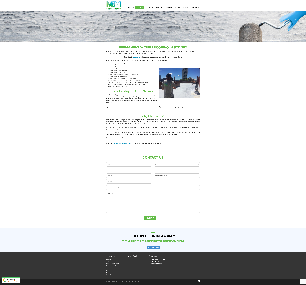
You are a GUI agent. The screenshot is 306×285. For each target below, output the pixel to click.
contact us (137, 57)
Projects (168, 8)
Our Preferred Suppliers (154, 8)
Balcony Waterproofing (112, 263)
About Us (130, 8)
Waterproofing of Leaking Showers (117, 76)
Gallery (177, 8)
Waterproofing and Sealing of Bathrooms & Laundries (122, 64)
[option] (153, 26)
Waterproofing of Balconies (115, 66)
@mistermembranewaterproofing (153, 240)
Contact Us (195, 8)
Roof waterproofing (111, 266)
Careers (186, 8)
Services (140, 8)
